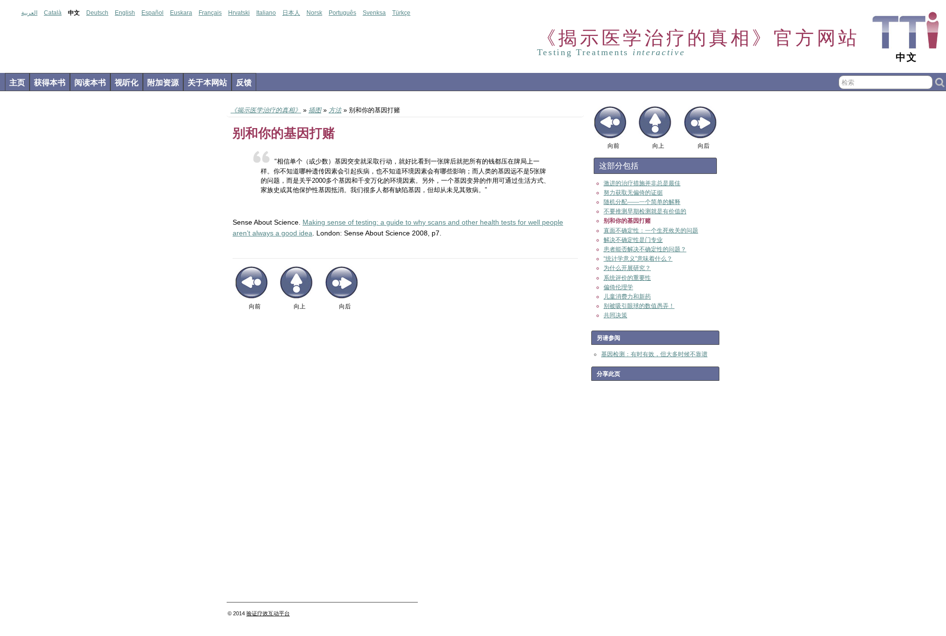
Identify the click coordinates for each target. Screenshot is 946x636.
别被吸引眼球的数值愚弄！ (639, 305)
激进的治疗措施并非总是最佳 (642, 183)
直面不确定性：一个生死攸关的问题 (651, 230)
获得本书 (50, 82)
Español (152, 12)
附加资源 (163, 82)
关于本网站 (207, 82)
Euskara (181, 12)
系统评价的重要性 (627, 277)
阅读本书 (90, 82)
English (125, 12)
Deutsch (97, 12)
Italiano (266, 12)
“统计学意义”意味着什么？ (638, 258)
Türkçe (401, 12)
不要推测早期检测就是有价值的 (645, 211)
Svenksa (374, 12)
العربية (29, 12)
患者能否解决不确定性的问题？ (645, 249)
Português (342, 12)
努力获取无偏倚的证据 (633, 192)
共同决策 (615, 315)
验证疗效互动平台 (268, 613)
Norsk (314, 12)
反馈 (244, 82)
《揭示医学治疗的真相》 (266, 110)
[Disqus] (405, 460)
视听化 (126, 82)
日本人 (291, 12)
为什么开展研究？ (627, 268)
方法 (335, 110)
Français (210, 12)
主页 (17, 82)
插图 (314, 110)
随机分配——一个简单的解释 (642, 202)
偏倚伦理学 (618, 287)
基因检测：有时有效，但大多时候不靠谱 (654, 354)
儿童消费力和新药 (627, 296)
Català (53, 12)
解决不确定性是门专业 (633, 239)
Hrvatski (239, 12)
